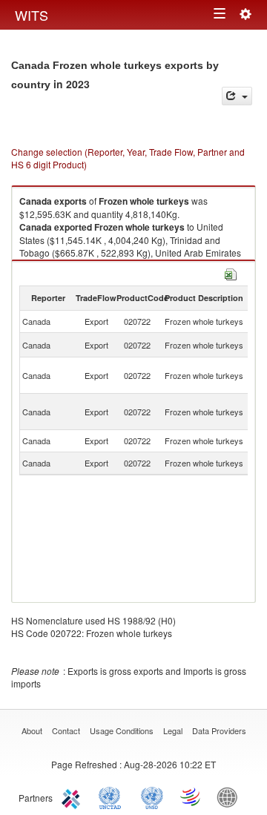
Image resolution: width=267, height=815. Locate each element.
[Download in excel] (231, 272)
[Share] (237, 96)
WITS (31, 14)
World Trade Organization (191, 796)
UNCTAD (113, 796)
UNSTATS (152, 796)
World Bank (230, 796)
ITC (73, 796)
